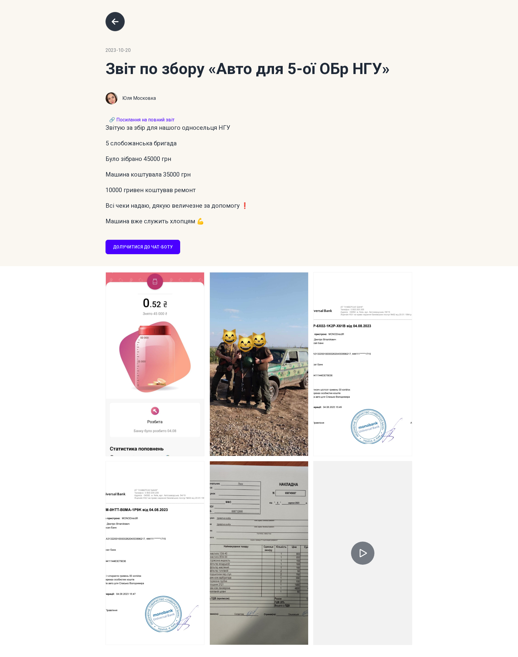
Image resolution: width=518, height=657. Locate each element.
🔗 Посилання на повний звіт (141, 120)
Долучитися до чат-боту (143, 247)
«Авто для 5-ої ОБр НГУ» (299, 69)
